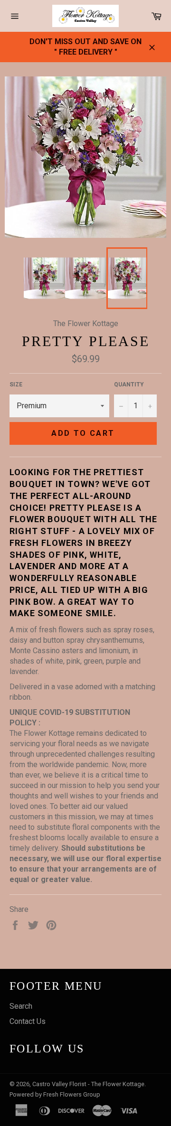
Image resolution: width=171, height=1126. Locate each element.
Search (21, 1006)
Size (16, 384)
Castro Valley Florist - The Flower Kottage (88, 1084)
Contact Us (28, 1021)
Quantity (129, 384)
